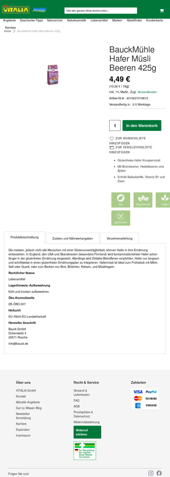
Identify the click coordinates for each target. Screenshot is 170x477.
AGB (77, 406)
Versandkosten (147, 92)
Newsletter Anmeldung (23, 416)
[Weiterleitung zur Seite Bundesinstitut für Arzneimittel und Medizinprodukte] (85, 459)
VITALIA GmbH (26, 390)
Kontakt (21, 396)
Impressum (23, 435)
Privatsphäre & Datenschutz (83, 414)
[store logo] (24, 8)
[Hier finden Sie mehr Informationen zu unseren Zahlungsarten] (145, 408)
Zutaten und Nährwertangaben (72, 238)
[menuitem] (10, 20)
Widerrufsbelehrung (87, 422)
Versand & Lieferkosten (82, 392)
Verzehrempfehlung (119, 238)
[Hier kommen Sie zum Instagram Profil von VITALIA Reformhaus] (150, 473)
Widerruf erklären (82, 432)
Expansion (23, 429)
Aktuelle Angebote (28, 402)
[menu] (85, 24)
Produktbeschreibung (25, 237)
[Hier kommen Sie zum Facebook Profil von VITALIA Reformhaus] (159, 473)
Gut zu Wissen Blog (29, 408)
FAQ (76, 400)
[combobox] (100, 10)
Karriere (21, 424)
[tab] (85, 24)
